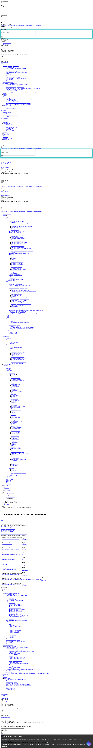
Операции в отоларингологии (16, 629)
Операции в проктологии (15, 630)
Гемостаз (11, 656)
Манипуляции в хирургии (15, 614)
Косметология (12, 603)
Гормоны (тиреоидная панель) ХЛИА (17, 658)
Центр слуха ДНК (7, 105)
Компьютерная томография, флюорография (16, 68)
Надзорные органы (7, 138)
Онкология (11, 625)
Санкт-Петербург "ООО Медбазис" (14, 90)
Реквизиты (5, 137)
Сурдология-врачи (10, 106)
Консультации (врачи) (8, 82)
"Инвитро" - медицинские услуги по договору (17, 84)
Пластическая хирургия (14, 635)
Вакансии (5, 133)
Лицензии (5, 135)
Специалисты (6, 123)
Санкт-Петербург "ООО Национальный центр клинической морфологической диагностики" (27, 92)
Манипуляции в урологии (15, 612)
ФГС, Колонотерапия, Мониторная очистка (16, 78)
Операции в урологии (14, 631)
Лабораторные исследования (10, 83)
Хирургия (8, 129)
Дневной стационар (8, 112)
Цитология (11, 668)
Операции (8, 74)
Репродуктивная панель (14, 667)
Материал (5, 93)
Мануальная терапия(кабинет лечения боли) (16, 72)
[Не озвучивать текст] (1, 23)
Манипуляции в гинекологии (15, 605)
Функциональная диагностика (13, 80)
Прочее (5, 94)
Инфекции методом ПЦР (14, 662)
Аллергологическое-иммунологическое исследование (21, 651)
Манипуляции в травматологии (16, 611)
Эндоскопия (11, 637)
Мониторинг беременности (15, 664)
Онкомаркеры (12, 666)
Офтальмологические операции (16, 633)
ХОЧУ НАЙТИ (4, 730)
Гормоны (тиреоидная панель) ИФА (17, 657)
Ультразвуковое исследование (13, 77)
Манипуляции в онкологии (15, 608)
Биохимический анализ (14, 653)
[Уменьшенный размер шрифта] (1, 2)
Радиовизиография (10, 99)
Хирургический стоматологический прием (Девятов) (18, 103)
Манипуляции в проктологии (15, 610)
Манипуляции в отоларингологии (17, 609)
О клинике (5, 122)
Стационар (11, 619)
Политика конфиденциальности (8, 723)
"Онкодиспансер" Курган (12, 85)
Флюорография (12, 599)
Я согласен (4, 746)
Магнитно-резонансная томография (14, 69)
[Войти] (1, 147)
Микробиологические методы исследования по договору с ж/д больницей (23, 88)
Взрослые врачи (9, 124)
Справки (5, 95)
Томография (11, 598)
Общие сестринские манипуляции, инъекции (19, 617)
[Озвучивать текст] (1, 21)
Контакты (3, 695)
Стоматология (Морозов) (12, 101)
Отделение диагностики (11, 127)
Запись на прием (4, 693)
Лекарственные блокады (14, 604)
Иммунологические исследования (17, 659)
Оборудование (6, 134)
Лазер (10, 624)
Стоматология (6, 96)
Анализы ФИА (12, 652)
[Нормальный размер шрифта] (1, 3)
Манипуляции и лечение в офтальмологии (19, 615)
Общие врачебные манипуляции (16, 616)
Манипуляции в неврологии (15, 606)
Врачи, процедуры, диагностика (11, 66)
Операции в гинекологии (15, 626)
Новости (5, 132)
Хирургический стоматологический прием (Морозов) (18, 104)
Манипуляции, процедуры (12, 71)
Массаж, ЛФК (9, 73)
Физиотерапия (9, 79)
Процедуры (8, 113)
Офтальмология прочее (11, 75)
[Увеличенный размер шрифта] (2, 5)
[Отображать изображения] (1, 17)
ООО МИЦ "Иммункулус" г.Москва (14, 89)
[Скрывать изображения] (1, 18)
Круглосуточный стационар (10, 115)
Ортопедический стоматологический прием (16, 98)
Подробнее (25, 539)
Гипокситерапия (10, 67)
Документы (6, 139)
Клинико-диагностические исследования (18, 663)
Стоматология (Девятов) (11, 100)
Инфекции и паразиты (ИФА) (16, 661)
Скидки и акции (4, 694)
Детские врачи (9, 125)
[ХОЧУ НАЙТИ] (2, 37)
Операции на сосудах (14, 632)
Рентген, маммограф (13, 596)
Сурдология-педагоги (11, 108)
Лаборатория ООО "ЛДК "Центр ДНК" (15, 87)
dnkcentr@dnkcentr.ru (5, 48)
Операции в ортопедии (14, 627)
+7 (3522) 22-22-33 (7, 43)
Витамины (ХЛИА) (13, 654)
